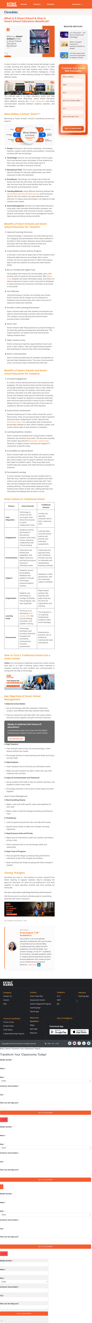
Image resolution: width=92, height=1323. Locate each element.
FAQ (4, 1004)
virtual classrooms (37, 101)
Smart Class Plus (36, 996)
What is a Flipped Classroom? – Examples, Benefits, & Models (77, 45)
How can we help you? (71, 116)
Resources (76, 4)
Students (50, 4)
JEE (58, 1004)
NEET (59, 1000)
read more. (32, 965)
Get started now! (16, 739)
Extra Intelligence (64, 1018)
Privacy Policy (8, 1026)
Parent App (34, 1011)
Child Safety (7, 1030)
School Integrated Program (40, 1004)
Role (65, 92)
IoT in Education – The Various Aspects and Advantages (77, 35)
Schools (24, 4)
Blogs (32, 1025)
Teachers (37, 4)
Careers (6, 1000)
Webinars (33, 1033)
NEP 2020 (33, 1029)
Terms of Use (8, 1022)
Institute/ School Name (72, 100)
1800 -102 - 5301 (52, 1044)
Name (65, 84)
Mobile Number (68, 76)
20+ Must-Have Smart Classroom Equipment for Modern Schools (77, 55)
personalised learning (15, 194)
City (65, 108)
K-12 (58, 996)
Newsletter (34, 1021)
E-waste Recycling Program (13, 1033)
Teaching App (83, 996)
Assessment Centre (37, 1000)
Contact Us (7, 996)
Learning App (35, 1008)
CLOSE (4, 1120)
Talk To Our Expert (73, 128)
